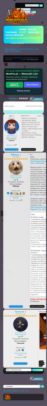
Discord (32, 29)
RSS (10, 402)
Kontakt (5, 400)
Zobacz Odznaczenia (16, 196)
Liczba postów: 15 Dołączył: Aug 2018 (11, 140)
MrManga (15, 155)
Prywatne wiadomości (17, 43)
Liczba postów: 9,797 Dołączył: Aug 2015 (20, 333)
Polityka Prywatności (18, 402)
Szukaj (22, 29)
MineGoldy (33, 32)
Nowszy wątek (23, 372)
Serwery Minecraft (14, 35)
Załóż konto (20, 49)
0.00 (13, 145)
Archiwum (24, 59)
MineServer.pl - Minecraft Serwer (18, 400)
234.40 (22, 357)
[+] (17, 179)
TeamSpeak (11, 32)
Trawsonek (19, 312)
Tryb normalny (38, 106)
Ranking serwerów (23, 91)
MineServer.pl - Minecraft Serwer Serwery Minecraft (19, 57)
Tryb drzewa (29, 106)
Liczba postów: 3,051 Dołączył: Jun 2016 (16, 176)
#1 (42, 116)
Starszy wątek (10, 372)
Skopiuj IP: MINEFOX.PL (14, 84)
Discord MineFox (33, 85)
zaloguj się (31, 49)
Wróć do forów (33, 400)
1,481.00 (18, 200)
